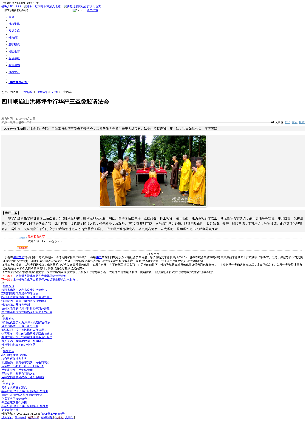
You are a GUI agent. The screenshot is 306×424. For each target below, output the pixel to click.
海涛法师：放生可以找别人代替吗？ (24, 329)
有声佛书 (14, 65)
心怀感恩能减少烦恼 (14, 355)
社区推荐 (14, 51)
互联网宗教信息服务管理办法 (19, 293)
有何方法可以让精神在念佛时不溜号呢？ (26, 337)
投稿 (302, 122)
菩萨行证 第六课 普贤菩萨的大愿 (21, 395)
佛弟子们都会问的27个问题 (18, 344)
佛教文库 (8, 351)
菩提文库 (14, 30)
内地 (54, 92)
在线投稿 (22, 248)
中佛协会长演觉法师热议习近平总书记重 (26, 312)
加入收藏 (55, 6)
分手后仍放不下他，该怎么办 (19, 326)
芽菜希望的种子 (11, 409)
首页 (11, 16)
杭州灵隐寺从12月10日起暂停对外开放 (25, 308)
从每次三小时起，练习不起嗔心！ (22, 366)
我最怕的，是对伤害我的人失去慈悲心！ (26, 362)
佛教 (99, 257)
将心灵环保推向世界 (14, 358)
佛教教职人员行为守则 (15, 304)
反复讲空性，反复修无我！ (18, 369)
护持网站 (47, 417)
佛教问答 (14, 37)
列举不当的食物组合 (14, 398)
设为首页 (95, 6)
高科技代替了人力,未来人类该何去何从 (25, 322)
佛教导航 (27, 92)
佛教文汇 (14, 72)
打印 (287, 122)
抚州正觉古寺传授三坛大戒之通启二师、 (26, 297)
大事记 (69, 417)
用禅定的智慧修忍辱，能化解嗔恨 (22, 377)
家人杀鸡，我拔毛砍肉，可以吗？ (22, 341)
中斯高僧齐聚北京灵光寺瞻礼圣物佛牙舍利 (40, 275)
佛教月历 (7, 6)
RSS (18, 6)
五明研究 (14, 44)
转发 (295, 122)
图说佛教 (14, 58)
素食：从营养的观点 (14, 387)
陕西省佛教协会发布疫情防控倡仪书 (24, 289)
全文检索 (92, 10)
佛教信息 (42, 92)
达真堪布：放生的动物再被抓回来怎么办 (26, 333)
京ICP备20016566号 (52, 413)
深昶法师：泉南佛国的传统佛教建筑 (24, 301)
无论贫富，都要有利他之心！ (19, 373)
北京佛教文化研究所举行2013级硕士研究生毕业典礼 (45, 279)
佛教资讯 (14, 23)
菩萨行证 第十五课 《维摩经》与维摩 (24, 391)
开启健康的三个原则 (14, 402)
